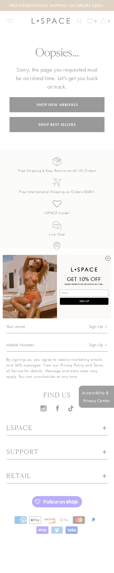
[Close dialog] (107, 258)
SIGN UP (84, 301)
